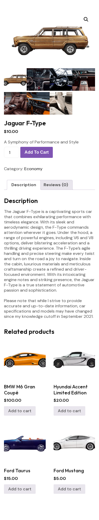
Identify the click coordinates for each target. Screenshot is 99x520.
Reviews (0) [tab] (56, 184)
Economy (33, 168)
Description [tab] (23, 184)
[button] (86, 19)
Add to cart (37, 152)
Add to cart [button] (19, 411)
